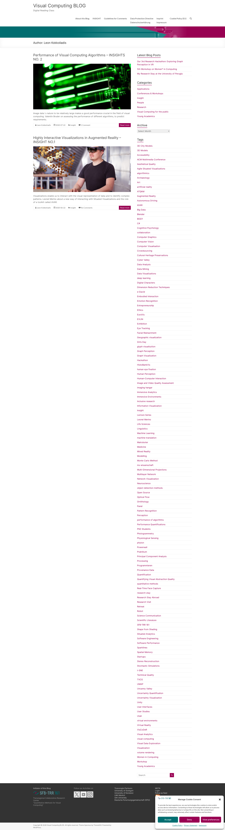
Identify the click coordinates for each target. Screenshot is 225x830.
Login (157, 790)
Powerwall (142, 547)
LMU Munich (119, 795)
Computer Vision (145, 241)
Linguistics (142, 428)
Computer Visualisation (148, 246)
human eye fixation (146, 369)
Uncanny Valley (144, 688)
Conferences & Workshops (150, 93)
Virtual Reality (144, 725)
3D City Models (144, 146)
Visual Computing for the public (152, 111)
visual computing (145, 738)
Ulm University (120, 798)
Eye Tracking (143, 328)
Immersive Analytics (147, 392)
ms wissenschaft (145, 465)
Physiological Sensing (147, 538)
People (140, 102)
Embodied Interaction (147, 296)
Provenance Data (145, 570)
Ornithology (143, 501)
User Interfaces (144, 707)
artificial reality (144, 187)
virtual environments (147, 720)
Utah (139, 716)
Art (138, 182)
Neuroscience (144, 483)
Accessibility (143, 155)
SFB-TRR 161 (143, 624)
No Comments (86, 208)
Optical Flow (143, 497)
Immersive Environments (149, 396)
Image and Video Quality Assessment (155, 383)
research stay (143, 593)
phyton (140, 542)
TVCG (140, 679)
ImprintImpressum (162, 20)
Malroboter (142, 442)
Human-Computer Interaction (151, 378)
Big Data (141, 209)
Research (141, 107)
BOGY (140, 219)
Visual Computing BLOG (59, 5)
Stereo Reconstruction (148, 661)
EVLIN (140, 319)
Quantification (144, 574)
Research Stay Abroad (148, 597)
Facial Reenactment (146, 333)
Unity (139, 702)
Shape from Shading (147, 629)
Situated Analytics (146, 634)
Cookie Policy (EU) (178, 18)
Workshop (142, 761)
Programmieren (144, 565)
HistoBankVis (143, 364)
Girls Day (141, 342)
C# (138, 223)
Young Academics (146, 116)
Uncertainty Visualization (149, 697)
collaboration (143, 232)
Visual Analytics (145, 734)
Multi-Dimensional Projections (152, 469)
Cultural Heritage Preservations (152, 255)
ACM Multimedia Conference (151, 159)
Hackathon (142, 360)
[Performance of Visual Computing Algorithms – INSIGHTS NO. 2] (82, 65)
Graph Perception (145, 351)
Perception (142, 515)
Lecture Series (144, 415)
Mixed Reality (143, 451)
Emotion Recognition (147, 301)
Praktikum (142, 551)
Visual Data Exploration (148, 743)
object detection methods (150, 488)
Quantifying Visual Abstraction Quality (156, 579)
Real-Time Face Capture (149, 588)
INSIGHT (97, 18)
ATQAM (140, 191)
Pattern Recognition (147, 510)
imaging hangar (144, 387)
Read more (124, 125)
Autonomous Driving (147, 200)
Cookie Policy (177, 825)
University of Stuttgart (123, 790)
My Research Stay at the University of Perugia (160, 73)
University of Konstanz (123, 793)
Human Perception (146, 374)
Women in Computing (147, 757)
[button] (219, 799)
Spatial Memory (145, 652)
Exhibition (142, 323)
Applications (143, 89)
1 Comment (85, 125)
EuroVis (141, 314)
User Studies (143, 711)
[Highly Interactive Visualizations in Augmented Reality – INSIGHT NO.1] (82, 147)
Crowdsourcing (144, 250)
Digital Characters (146, 282)
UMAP (140, 684)
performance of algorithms (150, 520)
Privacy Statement (190, 825)
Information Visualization (149, 406)
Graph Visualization (146, 355)
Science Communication (149, 615)
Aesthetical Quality (146, 164)
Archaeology (143, 177)
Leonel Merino (144, 419)
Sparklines (142, 647)
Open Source (143, 492)
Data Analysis (144, 264)
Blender (141, 214)
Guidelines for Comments (115, 18)
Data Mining (143, 269)
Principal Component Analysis (152, 556)
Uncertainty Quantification (150, 693)
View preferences (211, 819)
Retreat (140, 606)
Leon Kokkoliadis (44, 125)
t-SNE (140, 670)
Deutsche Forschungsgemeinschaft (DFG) (132, 800)
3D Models (142, 150)
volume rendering (145, 752)
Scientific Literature (146, 620)
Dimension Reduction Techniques (153, 287)
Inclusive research (146, 401)
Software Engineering (147, 638)
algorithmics (143, 173)
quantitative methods (147, 583)
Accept (167, 819)
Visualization (143, 748)
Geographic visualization (149, 337)
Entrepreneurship (145, 305)
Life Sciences (143, 424)
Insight (73, 125)
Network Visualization (148, 478)
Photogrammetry (145, 533)
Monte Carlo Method (147, 460)
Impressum (203, 825)
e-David (141, 291)
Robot (140, 611)
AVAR (139, 205)
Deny (189, 819)
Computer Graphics (146, 237)
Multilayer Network (146, 474)
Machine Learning (145, 433)
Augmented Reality (146, 196)
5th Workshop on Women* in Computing (157, 69)
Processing (142, 561)
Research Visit (144, 602)
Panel (139, 506)
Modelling (142, 456)
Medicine (141, 447)
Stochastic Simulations (148, 665)
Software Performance (148, 643)
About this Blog (82, 18)
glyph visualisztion (146, 346)
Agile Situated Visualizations (151, 168)
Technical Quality (145, 675)
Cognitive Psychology (148, 228)
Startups (141, 656)
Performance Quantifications (151, 524)
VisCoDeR (142, 729)
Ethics (140, 310)
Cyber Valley (143, 260)
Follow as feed (161, 793)
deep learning (144, 278)
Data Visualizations (146, 273)
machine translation (146, 437)
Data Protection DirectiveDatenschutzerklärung (141, 20)
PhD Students (144, 529)
